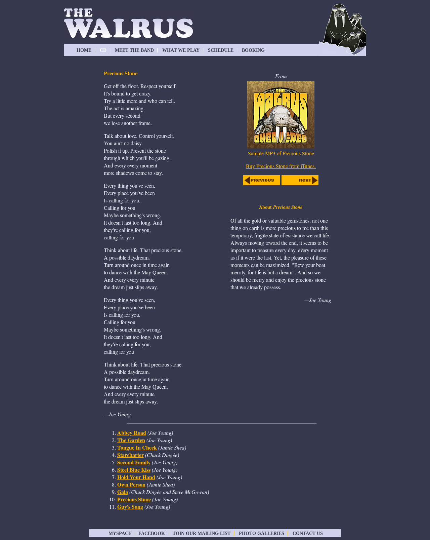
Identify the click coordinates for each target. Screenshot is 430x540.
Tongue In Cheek (137, 447)
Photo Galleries (262, 533)
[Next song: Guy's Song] (300, 183)
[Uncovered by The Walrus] (281, 147)
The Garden (131, 440)
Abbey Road (131, 432)
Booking (253, 50)
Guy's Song (130, 506)
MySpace (120, 533)
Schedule (221, 50)
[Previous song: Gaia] (261, 183)
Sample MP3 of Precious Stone (281, 153)
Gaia (122, 492)
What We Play (181, 50)
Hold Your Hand (136, 477)
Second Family (133, 462)
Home (84, 50)
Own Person (131, 484)
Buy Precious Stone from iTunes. (281, 165)
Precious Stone (134, 499)
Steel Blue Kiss (133, 469)
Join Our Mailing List (202, 533)
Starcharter (130, 455)
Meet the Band (134, 50)
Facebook (151, 533)
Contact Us (307, 533)
